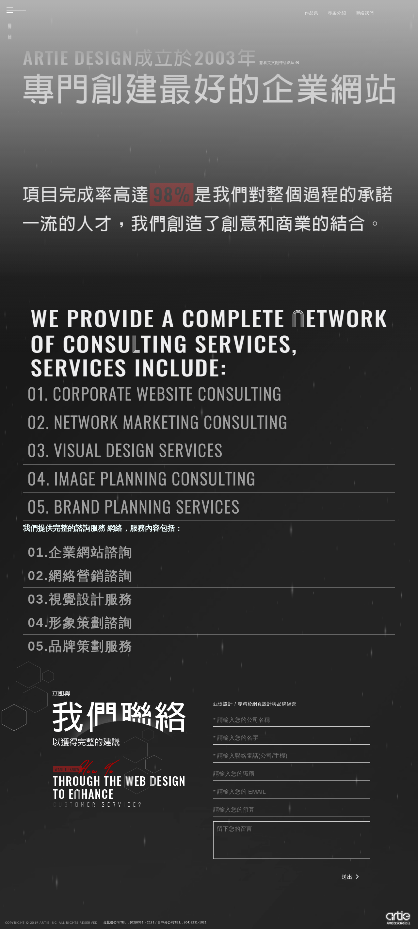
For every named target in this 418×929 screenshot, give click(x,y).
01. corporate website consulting (155, 393)
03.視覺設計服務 (80, 599)
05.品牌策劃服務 (80, 646)
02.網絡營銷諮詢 (80, 575)
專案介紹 (337, 12)
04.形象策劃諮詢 (80, 622)
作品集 (311, 12)
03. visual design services (125, 450)
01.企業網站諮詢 (80, 552)
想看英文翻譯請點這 (277, 62)
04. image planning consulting (142, 478)
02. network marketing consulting (158, 422)
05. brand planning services (134, 506)
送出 (347, 877)
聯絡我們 (365, 12)
